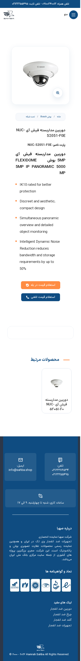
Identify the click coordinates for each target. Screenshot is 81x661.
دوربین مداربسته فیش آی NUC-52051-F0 (56, 404)
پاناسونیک (65, 550)
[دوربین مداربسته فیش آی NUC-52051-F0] (56, 383)
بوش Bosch (45, 116)
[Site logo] (9, 14)
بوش (15, 546)
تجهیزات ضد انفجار (60, 625)
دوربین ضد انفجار (61, 609)
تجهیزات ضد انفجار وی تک (54, 541)
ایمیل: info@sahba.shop (20, 468)
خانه (58, 116)
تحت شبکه (30, 116)
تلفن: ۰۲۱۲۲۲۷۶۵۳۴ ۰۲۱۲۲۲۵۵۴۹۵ (60, 470)
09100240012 (49, 4)
